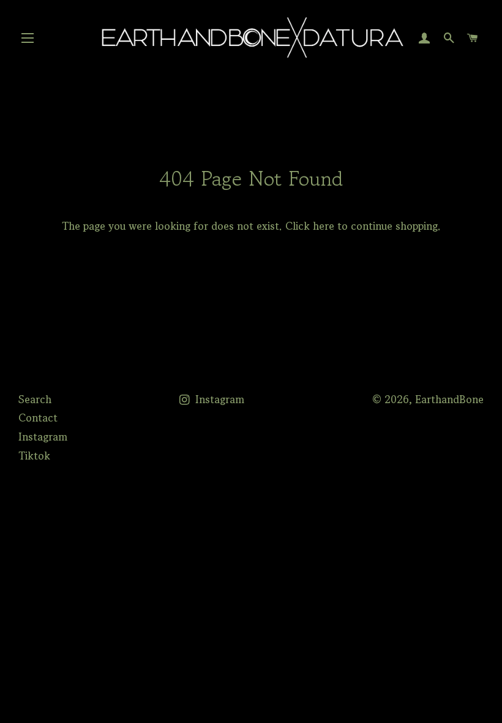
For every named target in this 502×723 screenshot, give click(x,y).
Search (34, 399)
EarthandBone (449, 399)
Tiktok (34, 455)
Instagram (42, 436)
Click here (309, 225)
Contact (38, 417)
